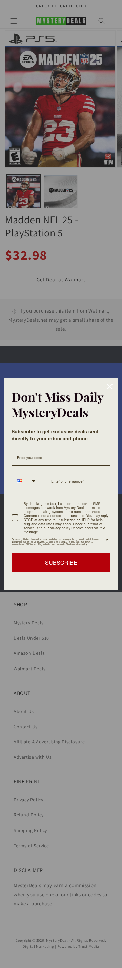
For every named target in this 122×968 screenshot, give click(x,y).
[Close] (110, 386)
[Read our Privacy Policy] (106, 541)
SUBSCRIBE (61, 563)
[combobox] (26, 481)
